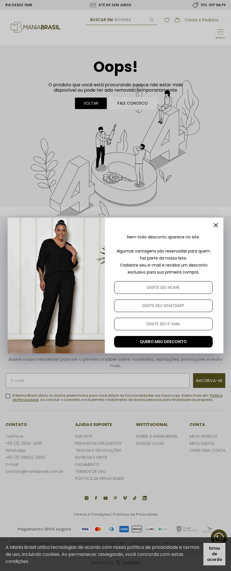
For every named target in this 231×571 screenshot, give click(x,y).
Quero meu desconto (163, 341)
